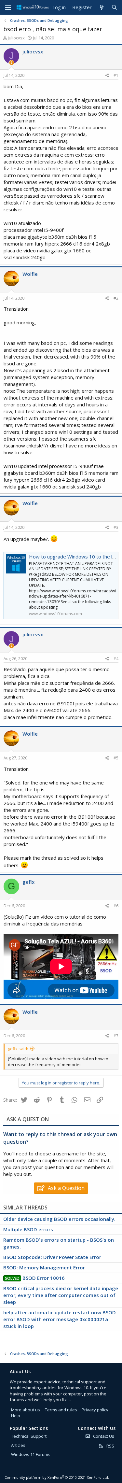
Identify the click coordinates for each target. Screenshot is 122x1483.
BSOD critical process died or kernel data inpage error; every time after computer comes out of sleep (60, 1295)
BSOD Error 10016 (43, 1278)
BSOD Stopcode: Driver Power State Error (52, 1257)
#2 (116, 298)
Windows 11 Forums (30, 1454)
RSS (109, 1446)
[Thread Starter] (11, 62)
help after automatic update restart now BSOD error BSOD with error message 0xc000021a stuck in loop (59, 1319)
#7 (116, 1035)
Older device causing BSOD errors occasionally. (59, 1219)
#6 (116, 906)
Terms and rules (61, 1410)
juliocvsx (16, 38)
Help (15, 1416)
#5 (116, 758)
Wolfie (30, 274)
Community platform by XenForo (57, 1477)
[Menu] (8, 7)
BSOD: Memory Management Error (44, 1267)
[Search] (114, 7)
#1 (116, 75)
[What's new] (101, 7)
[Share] (107, 75)
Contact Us (103, 1436)
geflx (28, 882)
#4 (116, 658)
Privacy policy (95, 1410)
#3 (116, 527)
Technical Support (29, 1436)
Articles (18, 1445)
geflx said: (18, 1049)
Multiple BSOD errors (28, 1229)
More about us (25, 1410)
